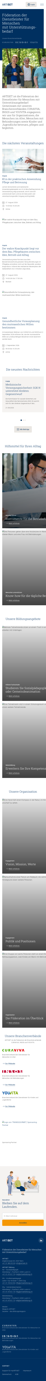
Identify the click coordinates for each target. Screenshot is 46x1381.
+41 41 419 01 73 (8, 1292)
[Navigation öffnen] (42, 4)
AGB (16, 1374)
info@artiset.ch (21, 1263)
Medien (4, 1307)
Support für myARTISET (10, 1371)
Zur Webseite (10, 1063)
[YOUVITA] (34, 42)
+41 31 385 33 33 (8, 1263)
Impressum (27, 1371)
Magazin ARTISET (8, 1309)
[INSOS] (21, 42)
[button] (21, 420)
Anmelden (23, 1223)
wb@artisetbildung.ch (24, 1300)
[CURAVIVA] (7, 42)
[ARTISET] (12, 5)
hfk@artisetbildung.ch (24, 1283)
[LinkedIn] (41, 1240)
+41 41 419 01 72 (8, 1300)
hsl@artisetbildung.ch (24, 1274)
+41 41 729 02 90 (8, 1283)
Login (33, 4)
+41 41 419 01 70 (8, 1274)
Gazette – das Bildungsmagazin (14, 1311)
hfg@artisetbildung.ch (24, 1292)
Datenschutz (7, 1374)
